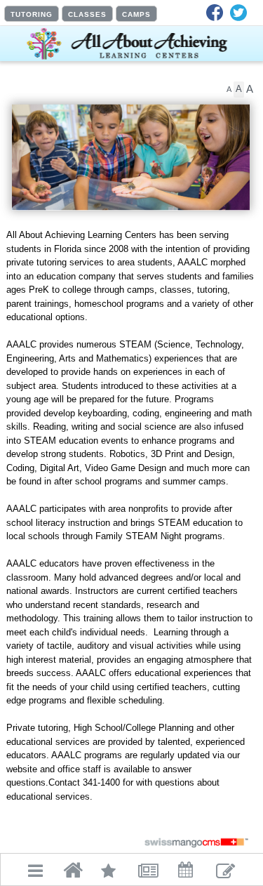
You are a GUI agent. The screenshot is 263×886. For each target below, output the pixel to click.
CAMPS (136, 14)
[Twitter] (238, 12)
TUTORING (32, 14)
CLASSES (87, 14)
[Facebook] (214, 12)
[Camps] (77, 135)
